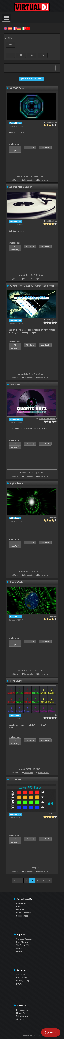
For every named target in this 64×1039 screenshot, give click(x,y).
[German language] (19, 28)
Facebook (22, 1010)
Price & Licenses (23, 913)
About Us (20, 974)
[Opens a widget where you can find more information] (50, 1032)
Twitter (21, 1019)
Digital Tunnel (16, 483)
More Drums (15, 681)
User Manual (22, 942)
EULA (19, 984)
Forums (19, 951)
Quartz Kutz (15, 384)
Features (20, 909)
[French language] (15, 28)
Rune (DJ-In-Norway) (48, 419)
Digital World (16, 582)
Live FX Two (15, 779)
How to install (43, 180)
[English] (5, 28)
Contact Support (24, 939)
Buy (18, 906)
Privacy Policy (22, 980)
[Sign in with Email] (10, 44)
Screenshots (22, 916)
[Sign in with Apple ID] (31, 55)
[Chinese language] (28, 28)
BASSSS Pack (16, 88)
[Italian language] (23, 28)
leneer (54, 517)
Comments (28, 180)
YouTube (22, 1013)
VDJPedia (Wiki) (23, 945)
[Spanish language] (10, 28)
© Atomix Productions (32, 1036)
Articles (19, 948)
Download (21, 903)
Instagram (23, 1016)
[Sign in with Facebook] (10, 55)
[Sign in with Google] (43, 55)
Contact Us (21, 977)
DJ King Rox (52, 122)
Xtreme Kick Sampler (20, 187)
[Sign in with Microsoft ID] (21, 55)
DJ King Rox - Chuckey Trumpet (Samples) (31, 286)
